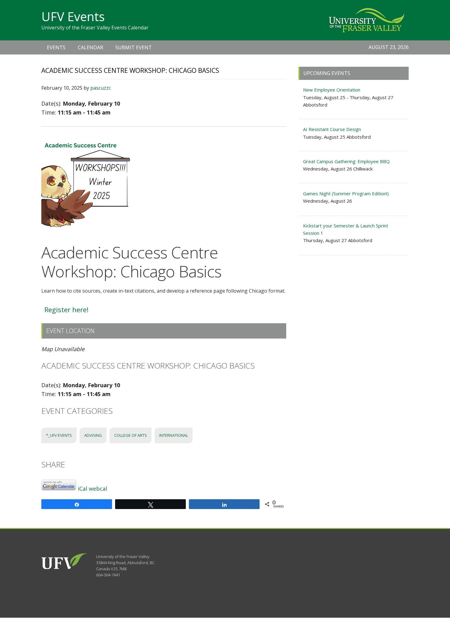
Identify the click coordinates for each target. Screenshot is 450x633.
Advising (93, 435)
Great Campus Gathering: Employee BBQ (346, 161)
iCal (82, 488)
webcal (98, 488)
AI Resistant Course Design (332, 129)
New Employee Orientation (331, 90)
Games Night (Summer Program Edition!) (346, 193)
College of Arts (130, 435)
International (173, 435)
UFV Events (73, 16)
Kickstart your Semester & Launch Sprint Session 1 (345, 229)
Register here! (66, 309)
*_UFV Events (59, 435)
